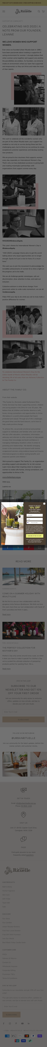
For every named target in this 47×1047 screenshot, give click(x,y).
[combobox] (29, 522)
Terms (33, 532)
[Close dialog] (44, 504)
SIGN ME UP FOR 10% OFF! (35, 535)
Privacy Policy (28, 532)
